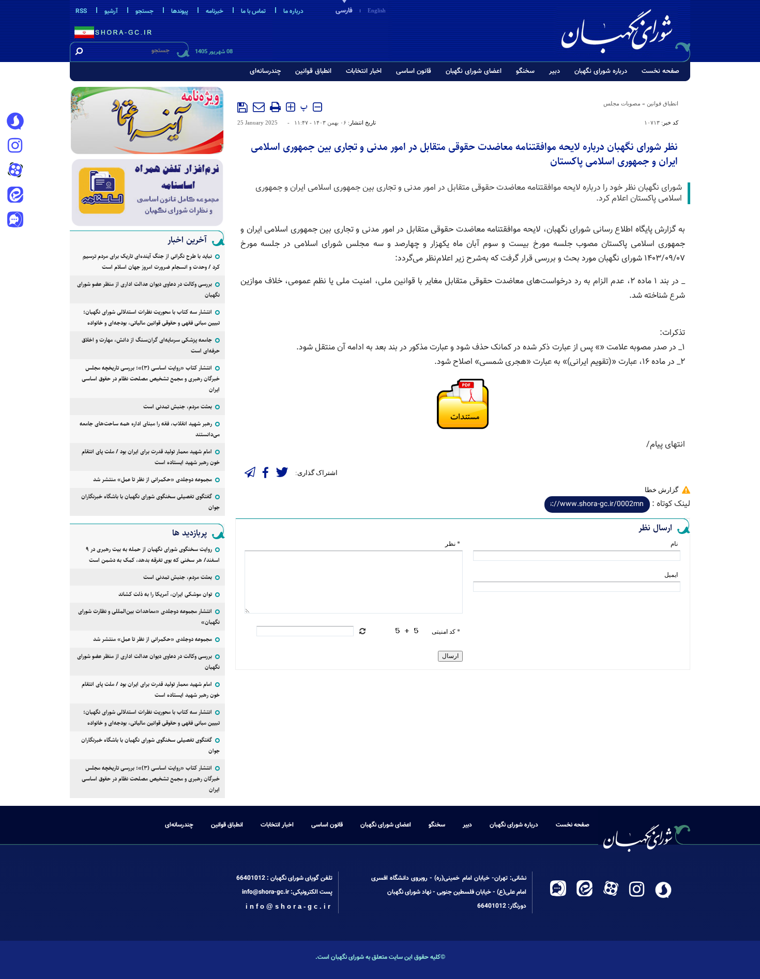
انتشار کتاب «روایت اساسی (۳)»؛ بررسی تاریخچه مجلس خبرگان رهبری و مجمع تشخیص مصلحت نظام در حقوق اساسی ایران (151, 378)
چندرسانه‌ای (265, 71)
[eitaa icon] (15, 196)
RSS (81, 11)
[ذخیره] (242, 107)
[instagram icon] (15, 146)
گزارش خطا (661, 490)
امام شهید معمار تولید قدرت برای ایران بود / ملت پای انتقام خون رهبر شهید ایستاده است (151, 457)
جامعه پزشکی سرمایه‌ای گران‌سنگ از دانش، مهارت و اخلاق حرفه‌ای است (151, 345)
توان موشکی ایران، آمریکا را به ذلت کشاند (165, 594)
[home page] (624, 29)
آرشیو (111, 11)
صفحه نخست (660, 71)
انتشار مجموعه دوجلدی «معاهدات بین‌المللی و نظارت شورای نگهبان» (149, 616)
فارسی (344, 11)
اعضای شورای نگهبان (473, 71)
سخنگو (525, 71)
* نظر (452, 543)
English (377, 10)
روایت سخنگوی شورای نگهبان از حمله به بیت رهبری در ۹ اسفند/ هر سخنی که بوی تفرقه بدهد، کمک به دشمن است (153, 554)
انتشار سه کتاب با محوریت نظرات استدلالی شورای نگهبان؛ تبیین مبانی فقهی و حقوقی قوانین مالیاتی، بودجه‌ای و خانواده (151, 317)
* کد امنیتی (446, 631)
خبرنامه (214, 11)
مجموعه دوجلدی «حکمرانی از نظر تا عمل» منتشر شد (152, 479)
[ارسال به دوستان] (259, 107)
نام (674, 543)
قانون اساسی (413, 71)
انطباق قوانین (313, 71)
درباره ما (293, 11)
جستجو (144, 11)
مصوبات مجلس (622, 103)
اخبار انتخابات (364, 71)
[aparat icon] (15, 171)
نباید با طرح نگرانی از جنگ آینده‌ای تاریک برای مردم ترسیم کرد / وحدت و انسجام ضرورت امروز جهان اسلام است (151, 261)
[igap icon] (15, 220)
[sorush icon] (15, 121)
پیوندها (179, 11)
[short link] (597, 504)
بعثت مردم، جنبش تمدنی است (177, 406)
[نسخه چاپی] (275, 107)
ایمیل (671, 574)
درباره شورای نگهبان (600, 71)
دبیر (554, 71)
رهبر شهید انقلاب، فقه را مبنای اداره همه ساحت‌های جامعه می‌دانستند (150, 429)
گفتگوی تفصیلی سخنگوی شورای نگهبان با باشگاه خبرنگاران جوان (150, 502)
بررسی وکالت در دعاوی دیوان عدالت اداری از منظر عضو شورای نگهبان (148, 289)
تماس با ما (253, 11)
